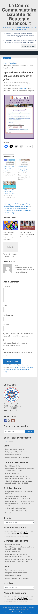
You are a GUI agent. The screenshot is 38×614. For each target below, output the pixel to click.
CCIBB (6, 441)
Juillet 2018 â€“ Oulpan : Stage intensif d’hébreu (8, 192)
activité (13, 534)
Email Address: (8, 315)
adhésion (6, 536)
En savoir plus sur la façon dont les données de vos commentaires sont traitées (18, 369)
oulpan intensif (17, 210)
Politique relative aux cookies (25, 42)
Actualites (12, 63)
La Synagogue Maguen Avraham (16, 452)
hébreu (6, 208)
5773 (31, 531)
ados (10, 536)
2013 (15, 531)
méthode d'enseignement (18, 208)
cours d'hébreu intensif (22, 206)
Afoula (22, 536)
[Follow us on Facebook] (5, 420)
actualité (31, 534)
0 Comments (16, 85)
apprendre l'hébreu (14, 204)
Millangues (24, 88)
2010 (5, 531)
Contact (18, 466)
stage (13, 213)
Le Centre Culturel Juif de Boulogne (17, 457)
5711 (25, 531)
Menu (3, 53)
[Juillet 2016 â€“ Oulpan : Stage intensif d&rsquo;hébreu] (24, 162)
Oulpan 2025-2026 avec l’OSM (15, 508)
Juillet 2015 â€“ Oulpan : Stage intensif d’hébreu (8, 169)
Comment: (6, 286)
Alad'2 (26, 536)
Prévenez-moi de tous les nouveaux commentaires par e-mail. (15, 344)
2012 (11, 531)
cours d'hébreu (9, 206)
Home (5, 63)
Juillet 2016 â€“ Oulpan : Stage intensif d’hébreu (23, 169)
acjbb (8, 534)
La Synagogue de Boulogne (14, 449)
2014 (19, 531)
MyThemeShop (17, 612)
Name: (5, 305)
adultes (19, 536)
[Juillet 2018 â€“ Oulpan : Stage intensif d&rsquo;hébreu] (9, 185)
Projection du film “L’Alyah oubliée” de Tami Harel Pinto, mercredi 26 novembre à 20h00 (19, 503)
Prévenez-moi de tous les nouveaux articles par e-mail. (17, 354)
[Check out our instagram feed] (13, 420)
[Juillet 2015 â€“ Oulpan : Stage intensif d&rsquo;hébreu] (9, 162)
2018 (22, 531)
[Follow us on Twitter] (9, 420)
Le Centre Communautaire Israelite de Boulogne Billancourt (19, 14)
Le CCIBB (10, 83)
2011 (8, 531)
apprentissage (26, 204)
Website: (6, 325)
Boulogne (26, 83)
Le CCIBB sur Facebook (13, 454)
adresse (14, 536)
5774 (5, 534)
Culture (5, 85)
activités (22, 533)
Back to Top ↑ (28, 612)
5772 (27, 531)
